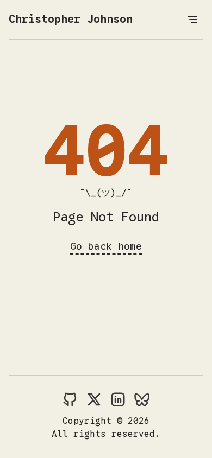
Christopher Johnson (71, 19)
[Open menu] (192, 19)
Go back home (106, 246)
